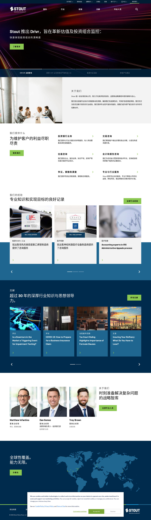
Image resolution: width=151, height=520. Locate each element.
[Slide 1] (26, 69)
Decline (112, 511)
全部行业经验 (132, 201)
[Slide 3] (92, 69)
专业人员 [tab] (118, 9)
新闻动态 (79, 1)
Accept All (96, 511)
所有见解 (134, 298)
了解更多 (17, 47)
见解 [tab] (98, 9)
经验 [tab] (80, 9)
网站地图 (13, 509)
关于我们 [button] (69, 1)
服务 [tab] (45, 9)
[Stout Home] (19, 9)
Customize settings (80, 511)
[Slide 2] (59, 69)
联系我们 (17, 153)
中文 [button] (124, 1)
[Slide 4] (125, 69)
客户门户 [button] (113, 1)
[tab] (19, 9)
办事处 (98, 1)
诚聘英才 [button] (88, 1)
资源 (105, 1)
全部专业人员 (108, 408)
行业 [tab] (63, 9)
